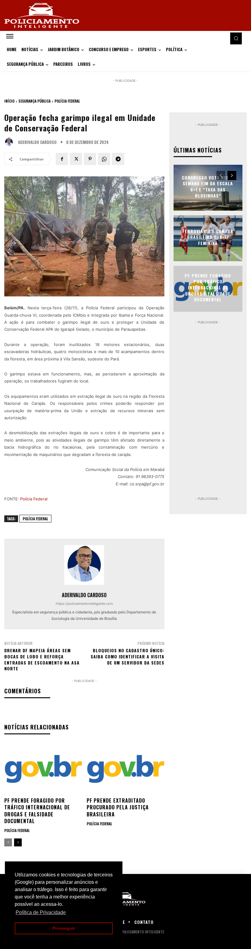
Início (9, 101)
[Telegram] (118, 159)
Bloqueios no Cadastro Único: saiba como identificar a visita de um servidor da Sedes (127, 656)
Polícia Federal (67, 101)
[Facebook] (62, 159)
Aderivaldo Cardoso (37, 142)
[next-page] (18, 842)
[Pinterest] (90, 159)
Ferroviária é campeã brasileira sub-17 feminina (207, 237)
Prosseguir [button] (63, 928)
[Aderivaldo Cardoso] (10, 142)
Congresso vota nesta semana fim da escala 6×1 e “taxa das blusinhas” (208, 186)
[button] (236, 38)
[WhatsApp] (104, 159)
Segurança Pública (34, 101)
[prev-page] (8, 842)
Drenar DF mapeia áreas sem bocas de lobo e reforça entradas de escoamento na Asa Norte (42, 659)
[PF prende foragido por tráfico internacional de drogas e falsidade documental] (43, 769)
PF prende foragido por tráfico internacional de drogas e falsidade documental (37, 811)
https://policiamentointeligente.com (84, 603)
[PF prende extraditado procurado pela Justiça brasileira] (125, 769)
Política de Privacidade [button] (41, 912)
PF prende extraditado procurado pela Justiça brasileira (118, 807)
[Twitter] (76, 159)
